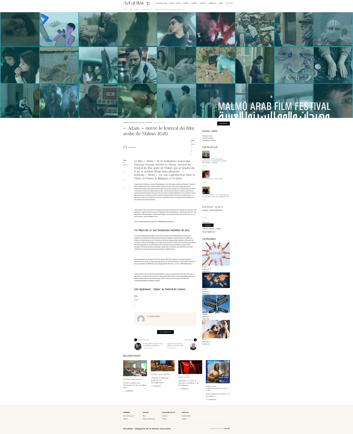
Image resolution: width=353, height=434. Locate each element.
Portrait (164, 419)
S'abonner (207, 225)
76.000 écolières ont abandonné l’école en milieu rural (134, 385)
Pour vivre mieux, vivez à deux (212, 179)
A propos (126, 412)
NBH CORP (227, 428)
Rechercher (223, 123)
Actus (180, 377)
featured (148, 122)
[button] (229, 3)
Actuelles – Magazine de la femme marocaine (147, 428)
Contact (125, 419)
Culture (137, 9)
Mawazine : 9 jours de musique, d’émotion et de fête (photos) (188, 383)
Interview (164, 416)
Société (139, 379)
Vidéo (208, 390)
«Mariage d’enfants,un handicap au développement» (160, 380)
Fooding (184, 419)
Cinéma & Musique (147, 9)
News (133, 379)
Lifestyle (185, 412)
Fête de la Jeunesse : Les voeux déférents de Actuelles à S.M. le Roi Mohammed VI (215, 195)
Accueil (125, 9)
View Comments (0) (165, 332)
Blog (131, 9)
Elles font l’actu (168, 412)
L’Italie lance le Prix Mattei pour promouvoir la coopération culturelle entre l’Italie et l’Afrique (214, 161)
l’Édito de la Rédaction (149, 419)
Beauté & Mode (186, 416)
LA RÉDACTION (131, 147)
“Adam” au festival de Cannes (169, 289)
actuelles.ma (211, 386)
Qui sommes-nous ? (128, 416)
